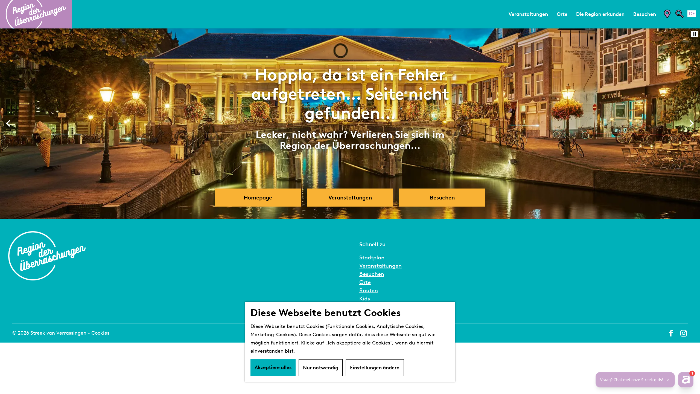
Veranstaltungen (380, 265)
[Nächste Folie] (692, 123)
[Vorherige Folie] (8, 123)
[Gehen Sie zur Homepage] (36, 14)
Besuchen (371, 274)
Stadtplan (371, 257)
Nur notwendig (320, 368)
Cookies (100, 333)
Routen (368, 290)
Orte (365, 282)
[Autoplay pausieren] (694, 34)
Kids (364, 298)
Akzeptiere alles (273, 367)
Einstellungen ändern (374, 368)
